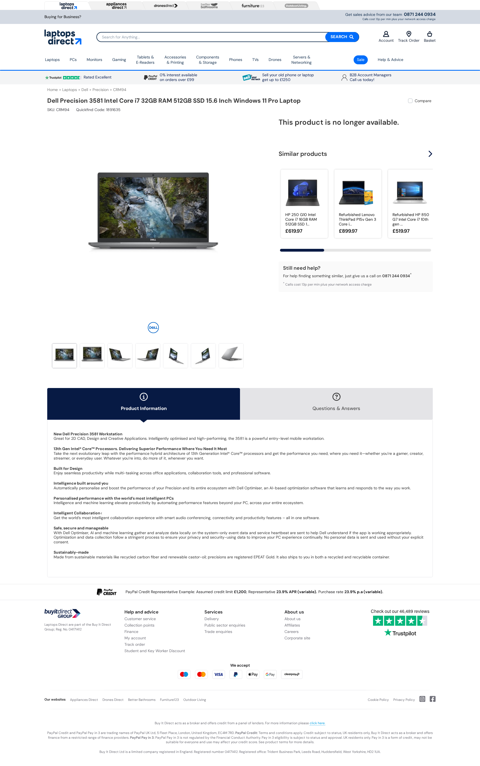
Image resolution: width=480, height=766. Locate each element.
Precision (100, 89)
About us (292, 618)
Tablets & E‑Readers (145, 60)
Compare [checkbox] (423, 100)
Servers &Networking (301, 60)
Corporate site (297, 637)
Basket (430, 40)
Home (52, 89)
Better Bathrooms (142, 700)
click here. (317, 723)
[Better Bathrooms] (208, 5)
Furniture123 (169, 700)
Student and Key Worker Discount (154, 650)
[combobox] (228, 37)
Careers (291, 631)
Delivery (211, 618)
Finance (131, 631)
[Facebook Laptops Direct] (430, 701)
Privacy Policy (404, 700)
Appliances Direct (84, 700)
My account (135, 637)
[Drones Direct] (164, 6)
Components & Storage (207, 60)
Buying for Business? (62, 16)
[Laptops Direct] (67, 5)
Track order (134, 644)
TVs (255, 59)
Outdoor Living (194, 700)
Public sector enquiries (224, 625)
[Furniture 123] (251, 5)
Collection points (139, 625)
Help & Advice (390, 59)
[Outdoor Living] (295, 6)
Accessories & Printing (175, 60)
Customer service (140, 618)
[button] (255, 214)
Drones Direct (113, 700)
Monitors (94, 59)
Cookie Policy (378, 700)
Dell (84, 89)
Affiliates (292, 625)
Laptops (52, 59)
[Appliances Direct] (115, 5)
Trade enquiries (218, 631)
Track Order (408, 40)
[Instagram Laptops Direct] (420, 701)
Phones (235, 59)
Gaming (119, 59)
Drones (275, 59)
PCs (73, 59)
